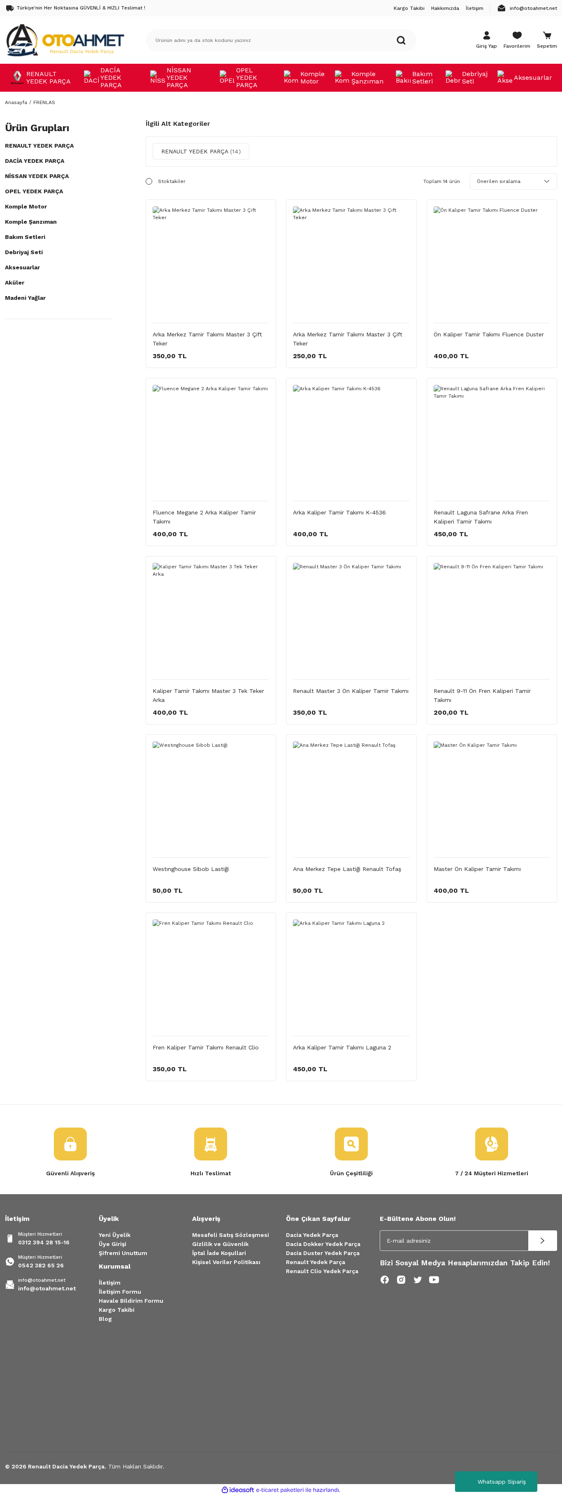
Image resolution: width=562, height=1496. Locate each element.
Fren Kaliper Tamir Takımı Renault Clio (206, 1047)
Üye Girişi (112, 1244)
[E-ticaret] (280, 1490)
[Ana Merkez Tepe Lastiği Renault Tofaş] (351, 799)
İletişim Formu (120, 1291)
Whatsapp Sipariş (502, 1481)
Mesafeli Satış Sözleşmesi (230, 1235)
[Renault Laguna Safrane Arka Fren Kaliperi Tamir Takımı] (492, 443)
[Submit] (542, 1240)
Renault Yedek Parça (315, 1262)
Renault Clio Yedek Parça (322, 1271)
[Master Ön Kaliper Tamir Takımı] (492, 799)
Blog (105, 1318)
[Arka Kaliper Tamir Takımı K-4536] (351, 443)
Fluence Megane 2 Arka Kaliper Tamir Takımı (204, 517)
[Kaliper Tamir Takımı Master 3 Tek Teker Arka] (211, 621)
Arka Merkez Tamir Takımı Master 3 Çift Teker (207, 339)
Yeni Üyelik (114, 1235)
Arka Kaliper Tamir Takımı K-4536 (339, 512)
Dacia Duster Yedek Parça (323, 1253)
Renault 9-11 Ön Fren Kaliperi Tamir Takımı (482, 695)
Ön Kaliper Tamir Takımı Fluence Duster (489, 334)
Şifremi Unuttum (123, 1253)
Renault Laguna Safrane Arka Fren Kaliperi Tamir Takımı (481, 517)
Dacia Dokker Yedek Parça (323, 1244)
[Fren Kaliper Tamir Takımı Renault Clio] (211, 977)
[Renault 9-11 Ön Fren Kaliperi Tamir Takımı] (492, 621)
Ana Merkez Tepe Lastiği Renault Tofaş (347, 869)
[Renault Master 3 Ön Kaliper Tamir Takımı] (351, 621)
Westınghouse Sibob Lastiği (191, 869)
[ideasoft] (237, 1490)
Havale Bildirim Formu (131, 1300)
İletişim (110, 1282)
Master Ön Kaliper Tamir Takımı (477, 869)
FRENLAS (44, 102)
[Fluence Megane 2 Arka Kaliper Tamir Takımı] (211, 443)
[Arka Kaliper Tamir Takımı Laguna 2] (351, 977)
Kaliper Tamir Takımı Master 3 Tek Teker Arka (208, 695)
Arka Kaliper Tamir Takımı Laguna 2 (342, 1047)
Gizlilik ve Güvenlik (220, 1244)
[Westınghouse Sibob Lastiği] (211, 799)
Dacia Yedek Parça (312, 1235)
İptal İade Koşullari (219, 1253)
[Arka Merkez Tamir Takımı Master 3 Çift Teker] (211, 264)
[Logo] (65, 40)
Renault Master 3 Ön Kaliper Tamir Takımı (351, 691)
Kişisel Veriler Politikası (226, 1262)
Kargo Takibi (117, 1309)
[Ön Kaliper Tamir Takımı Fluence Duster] (492, 264)
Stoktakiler (172, 181)
